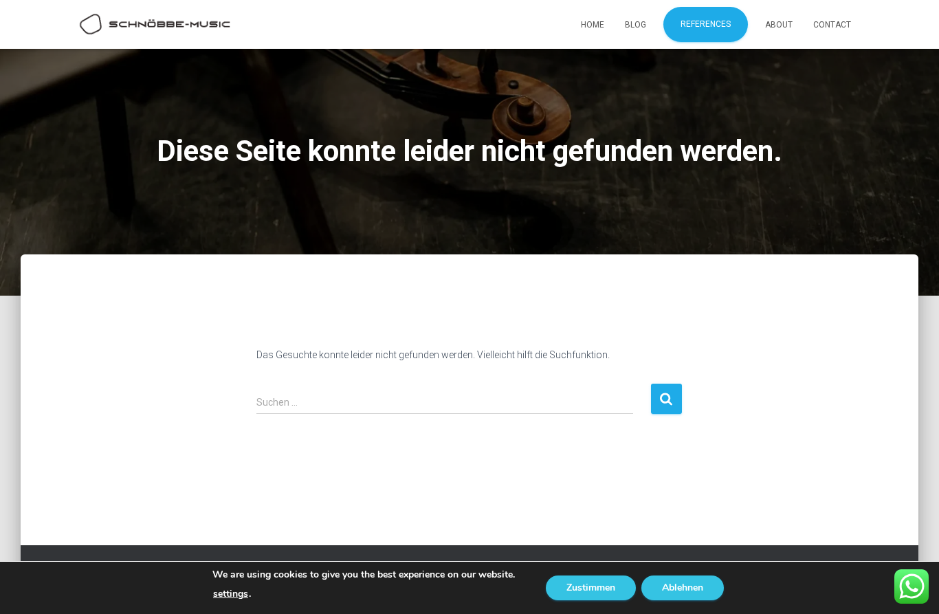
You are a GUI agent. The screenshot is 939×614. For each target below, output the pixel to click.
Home (592, 25)
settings (230, 594)
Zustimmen (590, 587)
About (779, 25)
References (706, 24)
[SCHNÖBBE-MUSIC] (154, 25)
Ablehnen (682, 587)
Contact (832, 25)
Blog (635, 25)
